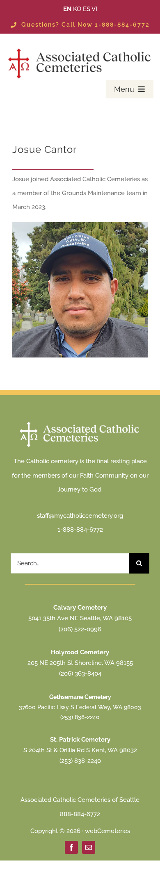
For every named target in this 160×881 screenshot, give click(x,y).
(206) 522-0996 (80, 629)
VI (94, 9)
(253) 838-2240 (80, 717)
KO (77, 9)
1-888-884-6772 (80, 529)
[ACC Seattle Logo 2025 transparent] (80, 48)
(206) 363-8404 (80, 673)
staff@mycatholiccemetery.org (80, 515)
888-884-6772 (80, 814)
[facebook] (71, 847)
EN (67, 9)
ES (86, 9)
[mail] (88, 847)
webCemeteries (107, 831)
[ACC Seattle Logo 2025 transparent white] (80, 422)
